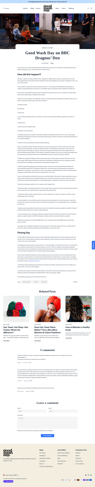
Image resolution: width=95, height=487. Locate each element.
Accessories (42, 461)
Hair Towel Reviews (62, 455)
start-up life (44, 282)
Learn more (6, 340)
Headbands (42, 455)
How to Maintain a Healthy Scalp (77, 328)
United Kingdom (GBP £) (11, 475)
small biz (36, 282)
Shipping (78, 452)
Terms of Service (80, 463)
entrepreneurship (26, 282)
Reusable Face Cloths (44, 458)
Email (50, 408)
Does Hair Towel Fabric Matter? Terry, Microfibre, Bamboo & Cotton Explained (47, 330)
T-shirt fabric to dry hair (33, 260)
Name (19, 408)
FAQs (59, 458)
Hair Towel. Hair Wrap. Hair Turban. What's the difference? (15, 330)
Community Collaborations (46, 466)
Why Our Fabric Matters (63, 452)
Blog (52, 63)
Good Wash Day (11, 478)
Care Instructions (62, 461)
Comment (20, 415)
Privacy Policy (79, 461)
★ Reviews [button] (93, 245)
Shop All (41, 463)
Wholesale (60, 463)
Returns (77, 455)
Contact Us (78, 458)
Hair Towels (42, 452)
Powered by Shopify (21, 478)
